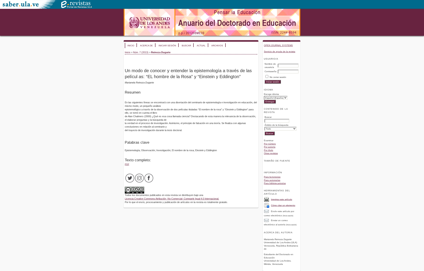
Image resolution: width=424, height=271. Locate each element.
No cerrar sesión (278, 77)
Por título (268, 150)
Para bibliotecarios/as (275, 183)
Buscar (186, 45)
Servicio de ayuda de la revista (279, 51)
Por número (270, 144)
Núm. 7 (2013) (140, 52)
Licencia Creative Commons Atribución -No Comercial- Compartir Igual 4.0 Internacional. (172, 198)
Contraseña (270, 71)
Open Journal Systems (278, 45)
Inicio (130, 45)
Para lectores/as (272, 177)
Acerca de (146, 45)
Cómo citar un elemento (283, 205)
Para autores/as (272, 180)
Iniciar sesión (167, 45)
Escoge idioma (271, 94)
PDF (127, 164)
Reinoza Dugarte (160, 52)
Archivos (217, 45)
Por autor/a (269, 147)
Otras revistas (271, 153)
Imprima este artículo (281, 199)
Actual (201, 45)
